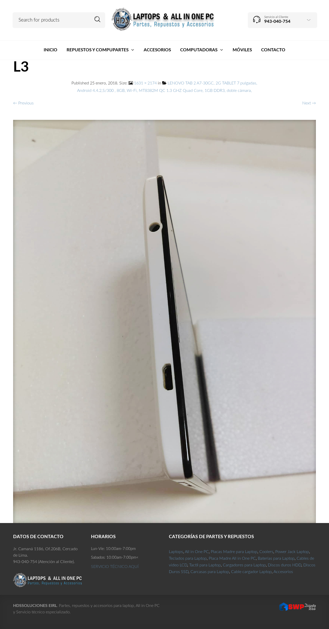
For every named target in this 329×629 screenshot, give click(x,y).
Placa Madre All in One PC (232, 558)
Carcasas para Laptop (209, 572)
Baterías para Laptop (276, 558)
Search (97, 19)
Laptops (176, 552)
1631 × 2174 (145, 83)
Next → (309, 103)
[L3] (164, 321)
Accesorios (283, 572)
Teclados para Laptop (188, 558)
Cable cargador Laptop (251, 572)
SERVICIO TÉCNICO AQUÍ (115, 567)
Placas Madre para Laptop (234, 552)
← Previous (23, 103)
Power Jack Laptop (292, 552)
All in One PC (197, 552)
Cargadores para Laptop (244, 565)
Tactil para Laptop (205, 565)
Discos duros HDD (284, 565)
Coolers (266, 552)
